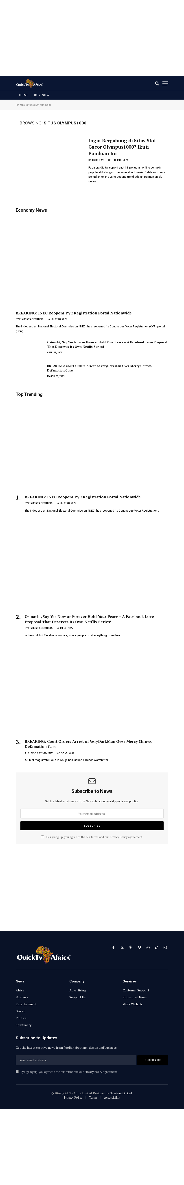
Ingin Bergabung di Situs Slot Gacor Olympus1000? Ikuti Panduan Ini (122, 146)
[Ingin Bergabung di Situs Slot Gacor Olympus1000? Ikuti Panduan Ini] (49, 157)
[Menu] (165, 83)
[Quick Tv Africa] (30, 83)
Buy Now (42, 95)
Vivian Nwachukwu (40, 753)
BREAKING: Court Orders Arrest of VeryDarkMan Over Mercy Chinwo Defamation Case (99, 368)
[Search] (157, 83)
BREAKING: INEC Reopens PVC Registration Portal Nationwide (74, 313)
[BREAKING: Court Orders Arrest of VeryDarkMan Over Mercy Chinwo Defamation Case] (29, 372)
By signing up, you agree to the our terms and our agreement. (94, 837)
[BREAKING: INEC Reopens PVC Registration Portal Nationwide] (92, 261)
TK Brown (98, 160)
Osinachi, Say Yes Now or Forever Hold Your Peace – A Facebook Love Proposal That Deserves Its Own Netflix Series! (107, 344)
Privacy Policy (118, 837)
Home (24, 95)
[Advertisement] (92, 38)
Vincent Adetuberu (32, 319)
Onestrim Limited (121, 1093)
